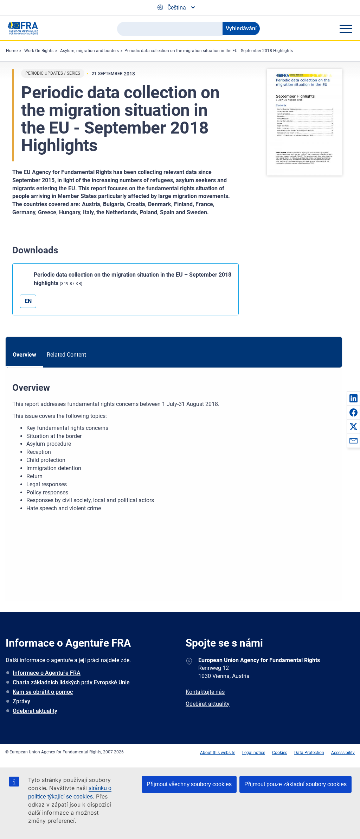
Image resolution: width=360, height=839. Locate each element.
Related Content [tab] (66, 354)
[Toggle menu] (345, 28)
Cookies (279, 752)
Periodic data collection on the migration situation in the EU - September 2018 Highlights (208, 50)
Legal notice (253, 752)
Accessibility (343, 752)
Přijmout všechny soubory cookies (189, 784)
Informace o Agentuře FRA (47, 673)
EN (28, 301)
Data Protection (309, 752)
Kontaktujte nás (205, 692)
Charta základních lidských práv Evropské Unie (71, 682)
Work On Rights (38, 50)
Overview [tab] (24, 354)
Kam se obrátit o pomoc (43, 692)
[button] (353, 398)
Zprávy (21, 701)
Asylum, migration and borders (89, 50)
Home (12, 50)
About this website (217, 752)
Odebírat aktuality (35, 711)
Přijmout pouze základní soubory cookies (295, 784)
